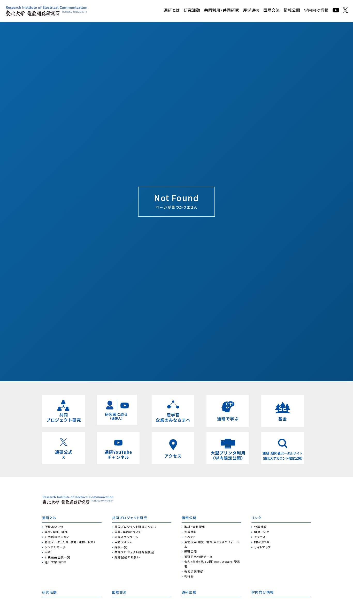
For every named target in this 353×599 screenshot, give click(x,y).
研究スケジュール (126, 537)
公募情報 (260, 527)
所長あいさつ (54, 527)
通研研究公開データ (198, 557)
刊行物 (189, 576)
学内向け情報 (316, 10)
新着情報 (190, 532)
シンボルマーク (55, 547)
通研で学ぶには (56, 562)
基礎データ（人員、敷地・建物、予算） (70, 542)
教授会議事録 (193, 571)
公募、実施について (127, 532)
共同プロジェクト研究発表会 (134, 552)
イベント (190, 537)
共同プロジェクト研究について (135, 527)
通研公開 (190, 551)
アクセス (260, 537)
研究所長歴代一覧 (57, 557)
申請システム (123, 542)
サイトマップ (262, 547)
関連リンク (261, 532)
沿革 (48, 552)
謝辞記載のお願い (127, 557)
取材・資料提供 (194, 527)
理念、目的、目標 (56, 532)
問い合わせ (262, 542)
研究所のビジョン (57, 537)
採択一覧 (120, 547)
